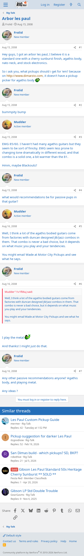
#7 (80, 371)
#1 (80, 47)
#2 (80, 105)
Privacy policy (49, 541)
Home (73, 541)
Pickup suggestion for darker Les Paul (41, 436)
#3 (80, 137)
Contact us (9, 541)
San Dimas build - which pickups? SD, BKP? (44, 452)
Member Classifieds (35, 478)
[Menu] (5, 5)
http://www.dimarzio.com (25, 76)
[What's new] (71, 4)
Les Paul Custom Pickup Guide (35, 419)
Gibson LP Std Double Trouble (34, 490)
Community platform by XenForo (35, 552)
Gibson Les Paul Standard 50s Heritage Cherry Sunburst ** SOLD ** (46, 472)
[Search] (79, 4)
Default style (13, 535)
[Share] (74, 47)
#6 (80, 284)
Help (63, 541)
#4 (80, 190)
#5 (80, 226)
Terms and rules (28, 541)
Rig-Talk (26, 423)
